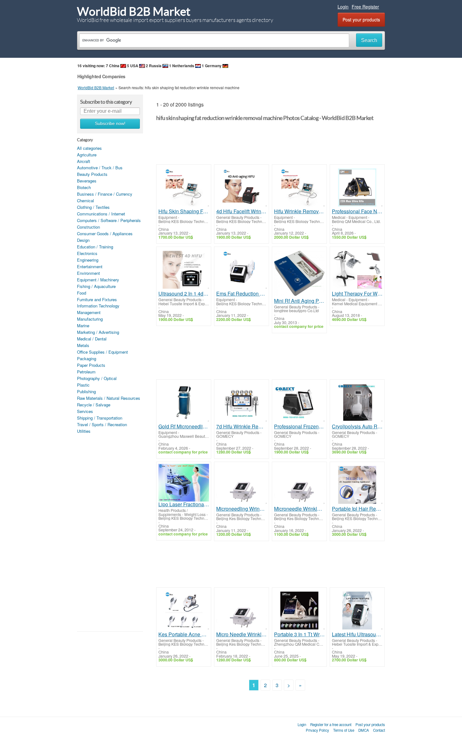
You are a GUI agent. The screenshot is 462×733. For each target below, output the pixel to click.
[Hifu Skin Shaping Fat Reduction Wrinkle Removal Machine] (183, 187)
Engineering (87, 260)
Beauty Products (92, 174)
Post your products (361, 19)
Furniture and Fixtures (97, 299)
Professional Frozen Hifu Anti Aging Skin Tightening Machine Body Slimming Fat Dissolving (299, 426)
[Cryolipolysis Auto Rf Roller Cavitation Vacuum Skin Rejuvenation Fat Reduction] (357, 403)
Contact (379, 730)
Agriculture (86, 155)
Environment (88, 273)
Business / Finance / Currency (104, 194)
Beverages (86, 181)
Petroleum (86, 372)
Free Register (365, 6)
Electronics (87, 253)
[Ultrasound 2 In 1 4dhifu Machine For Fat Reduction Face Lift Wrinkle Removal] (183, 270)
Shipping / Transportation (99, 418)
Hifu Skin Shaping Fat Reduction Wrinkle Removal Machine (183, 211)
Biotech (84, 187)
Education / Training (95, 247)
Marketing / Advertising (98, 332)
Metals (83, 345)
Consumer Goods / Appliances (105, 233)
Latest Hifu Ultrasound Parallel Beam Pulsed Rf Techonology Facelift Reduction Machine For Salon (357, 634)
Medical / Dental (92, 339)
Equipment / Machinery (98, 280)
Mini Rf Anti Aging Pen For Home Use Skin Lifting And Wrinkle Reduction (299, 301)
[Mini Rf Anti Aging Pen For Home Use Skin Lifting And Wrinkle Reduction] (299, 273)
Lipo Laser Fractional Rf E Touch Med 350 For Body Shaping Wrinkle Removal (183, 504)
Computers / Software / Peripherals (109, 220)
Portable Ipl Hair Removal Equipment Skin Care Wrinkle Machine (357, 509)
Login (343, 6)
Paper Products (91, 365)
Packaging (86, 358)
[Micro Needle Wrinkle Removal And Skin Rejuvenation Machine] (241, 610)
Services (85, 411)
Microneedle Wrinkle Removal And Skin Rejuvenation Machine (299, 509)
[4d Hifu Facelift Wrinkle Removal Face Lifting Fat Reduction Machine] (241, 187)
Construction (88, 227)
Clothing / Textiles (93, 207)
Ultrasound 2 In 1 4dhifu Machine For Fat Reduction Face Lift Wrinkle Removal (183, 293)
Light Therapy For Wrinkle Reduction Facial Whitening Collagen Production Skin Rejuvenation (357, 293)
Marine (83, 325)
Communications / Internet (101, 214)
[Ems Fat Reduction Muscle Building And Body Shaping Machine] (241, 270)
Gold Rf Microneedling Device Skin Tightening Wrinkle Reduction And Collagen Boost (183, 426)
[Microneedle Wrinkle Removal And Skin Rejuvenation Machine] (299, 485)
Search (369, 40)
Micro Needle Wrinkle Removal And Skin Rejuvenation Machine (241, 634)
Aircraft (83, 161)
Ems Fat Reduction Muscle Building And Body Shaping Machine (241, 293)
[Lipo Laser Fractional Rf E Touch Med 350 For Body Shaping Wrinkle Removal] (183, 483)
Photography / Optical (97, 378)
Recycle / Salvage (93, 405)
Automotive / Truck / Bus (100, 168)
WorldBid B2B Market (133, 11)
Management (89, 312)
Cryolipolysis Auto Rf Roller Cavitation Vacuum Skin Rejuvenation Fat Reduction (357, 426)
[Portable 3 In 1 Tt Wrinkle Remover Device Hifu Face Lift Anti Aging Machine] (299, 610)
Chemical (85, 201)
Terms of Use (343, 730)
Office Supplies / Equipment (102, 352)
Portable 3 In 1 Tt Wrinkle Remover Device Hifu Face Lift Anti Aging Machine (299, 634)
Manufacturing (90, 319)
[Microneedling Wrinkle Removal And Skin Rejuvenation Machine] (241, 485)
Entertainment (89, 266)
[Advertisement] (110, 532)
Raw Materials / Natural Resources (108, 398)
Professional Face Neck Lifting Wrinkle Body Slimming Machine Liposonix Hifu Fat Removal (357, 211)
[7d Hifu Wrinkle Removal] (241, 403)
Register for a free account (330, 724)
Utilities (84, 431)
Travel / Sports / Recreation (102, 424)
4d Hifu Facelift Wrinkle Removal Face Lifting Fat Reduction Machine (241, 211)
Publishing (86, 391)
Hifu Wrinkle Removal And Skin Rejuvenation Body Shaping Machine (299, 211)
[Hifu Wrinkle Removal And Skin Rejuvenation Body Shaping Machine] (299, 187)
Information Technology (98, 306)
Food (81, 293)
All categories (89, 148)
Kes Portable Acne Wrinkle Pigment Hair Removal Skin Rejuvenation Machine (183, 634)
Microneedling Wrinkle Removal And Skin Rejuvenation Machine (241, 509)
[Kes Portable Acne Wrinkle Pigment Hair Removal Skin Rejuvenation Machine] (183, 610)
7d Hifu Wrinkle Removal (241, 426)
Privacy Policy (317, 730)
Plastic (83, 385)
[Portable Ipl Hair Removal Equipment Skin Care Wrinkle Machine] (357, 485)
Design (83, 240)
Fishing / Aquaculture (96, 286)
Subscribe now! (110, 123)
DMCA (363, 730)
